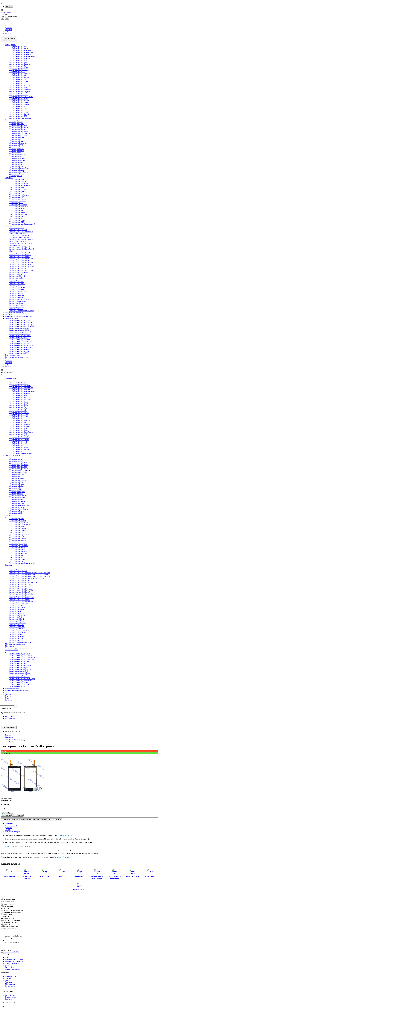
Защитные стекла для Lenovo (20, 336)
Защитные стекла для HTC (19, 330)
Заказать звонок (12, 940)
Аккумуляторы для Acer (18, 47)
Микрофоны (79, 876)
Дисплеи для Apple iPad (18, 126)
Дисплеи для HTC (16, 145)
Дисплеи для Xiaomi (16, 174)
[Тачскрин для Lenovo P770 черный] (22, 796)
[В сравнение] (18, 815)
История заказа (10, 997)
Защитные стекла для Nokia (19, 343)
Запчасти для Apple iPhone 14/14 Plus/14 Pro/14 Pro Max (21, 233)
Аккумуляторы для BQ (17, 66)
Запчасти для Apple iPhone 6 (19, 268)
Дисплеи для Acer (15, 122)
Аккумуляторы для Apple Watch (21, 58)
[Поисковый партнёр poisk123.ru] (79, 952)
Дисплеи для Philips (16, 166)
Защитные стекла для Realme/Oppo (22, 345)
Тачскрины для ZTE (16, 222)
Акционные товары (12, 969)
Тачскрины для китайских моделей (22, 224)
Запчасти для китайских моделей (21, 311)
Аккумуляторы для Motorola (19, 91)
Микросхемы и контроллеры (97, 877)
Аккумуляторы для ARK (18, 60)
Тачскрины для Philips (17, 210)
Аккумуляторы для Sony (18, 106)
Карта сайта (9, 967)
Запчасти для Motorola (17, 291)
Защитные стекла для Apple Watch (21, 326)
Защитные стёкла (132, 876)
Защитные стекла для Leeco (19, 334)
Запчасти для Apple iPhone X (19, 247)
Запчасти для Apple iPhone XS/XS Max (23, 582)
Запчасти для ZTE (16, 309)
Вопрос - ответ (11, 826)
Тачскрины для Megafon (18, 205)
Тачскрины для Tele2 (17, 218)
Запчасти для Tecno (16, 305)
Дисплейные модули (27, 877)
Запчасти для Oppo (16, 297)
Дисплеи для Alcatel (16, 124)
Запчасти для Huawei (17, 276)
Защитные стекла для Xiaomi (19, 351)
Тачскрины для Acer (16, 180)
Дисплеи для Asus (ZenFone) (19, 133)
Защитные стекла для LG (18, 338)
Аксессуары (150, 876)
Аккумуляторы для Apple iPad (20, 50)
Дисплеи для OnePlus (17, 164)
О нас (7, 32)
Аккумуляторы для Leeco (18, 79)
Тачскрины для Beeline (17, 189)
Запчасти (62, 876)
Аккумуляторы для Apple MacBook (22, 56)
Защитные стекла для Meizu (19, 340)
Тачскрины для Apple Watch (19, 185)
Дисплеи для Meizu (16, 156)
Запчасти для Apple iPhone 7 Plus (21, 262)
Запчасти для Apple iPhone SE (20, 255)
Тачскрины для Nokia (17, 208)
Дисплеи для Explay (16, 137)
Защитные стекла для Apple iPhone (22, 324)
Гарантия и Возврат (12, 832)
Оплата (7, 26)
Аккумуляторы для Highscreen (20, 74)
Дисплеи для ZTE (15, 176)
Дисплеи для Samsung (17, 170)
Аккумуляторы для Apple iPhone (21, 52)
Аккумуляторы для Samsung (19, 102)
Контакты (9, 6)
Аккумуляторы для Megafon (19, 85)
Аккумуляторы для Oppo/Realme (21, 97)
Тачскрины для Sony (16, 216)
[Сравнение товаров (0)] (2, 722)
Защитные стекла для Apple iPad (21, 322)
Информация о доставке (14, 959)
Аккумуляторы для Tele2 (18, 108)
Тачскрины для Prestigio (18, 212)
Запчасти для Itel (15, 280)
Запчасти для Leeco (16, 282)
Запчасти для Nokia (16, 293)
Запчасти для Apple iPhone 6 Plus (21, 270)
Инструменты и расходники (115, 877)
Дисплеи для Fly (15, 139)
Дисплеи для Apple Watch (18, 131)
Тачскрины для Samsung (18, 214)
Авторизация (10, 718)
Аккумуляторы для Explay (18, 70)
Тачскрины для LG (16, 203)
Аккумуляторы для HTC (18, 75)
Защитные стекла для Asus (19, 328)
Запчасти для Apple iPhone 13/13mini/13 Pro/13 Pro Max (19, 236)
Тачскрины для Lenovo (17, 201)
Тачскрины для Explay (17, 191)
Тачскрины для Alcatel (17, 181)
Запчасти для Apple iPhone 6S (20, 264)
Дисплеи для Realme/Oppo (19, 168)
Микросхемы (10, 984)
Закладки (8, 999)
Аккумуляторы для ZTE (18, 116)
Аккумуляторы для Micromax (20, 89)
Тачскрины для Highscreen (19, 195)
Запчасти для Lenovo (17, 284)
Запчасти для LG (15, 286)
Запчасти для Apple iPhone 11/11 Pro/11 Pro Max (26, 578)
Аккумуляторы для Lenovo (19, 81)
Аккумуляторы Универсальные (20, 118)
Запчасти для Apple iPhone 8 (19, 257)
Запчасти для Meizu (16, 289)
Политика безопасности (14, 961)
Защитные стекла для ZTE (19, 353)
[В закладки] (6, 815)
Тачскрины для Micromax (18, 207)
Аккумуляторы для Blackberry (20, 64)
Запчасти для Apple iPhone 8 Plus (21, 259)
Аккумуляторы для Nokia (18, 95)
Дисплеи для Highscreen (18, 143)
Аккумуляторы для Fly (17, 72)
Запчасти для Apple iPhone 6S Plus (21, 266)
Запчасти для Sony (16, 303)
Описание (9, 823)
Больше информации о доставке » (17, 846)
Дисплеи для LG (15, 153)
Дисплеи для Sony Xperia (18, 172)
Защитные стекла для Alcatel (19, 320)
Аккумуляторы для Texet (18, 110)
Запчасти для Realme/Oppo (19, 299)
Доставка (8, 28)
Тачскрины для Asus (16, 187)
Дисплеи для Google (16, 141)
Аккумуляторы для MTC (18, 93)
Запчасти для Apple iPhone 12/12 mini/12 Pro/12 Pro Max (21, 240)
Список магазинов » (66, 835)
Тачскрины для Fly (16, 193)
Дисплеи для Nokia (16, 162)
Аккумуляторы (9, 876)
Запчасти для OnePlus (17, 295)
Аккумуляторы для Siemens (19, 104)
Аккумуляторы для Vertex (18, 112)
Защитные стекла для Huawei (20, 332)
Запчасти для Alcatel (16, 228)
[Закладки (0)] (1, 725)
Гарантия (8, 30)
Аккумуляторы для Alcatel (18, 48)
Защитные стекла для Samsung (20, 347)
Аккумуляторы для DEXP (18, 68)
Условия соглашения (12, 963)
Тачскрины (44, 876)
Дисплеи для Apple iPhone (18, 127)
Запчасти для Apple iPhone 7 (19, 260)
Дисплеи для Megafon (17, 154)
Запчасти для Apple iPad (18, 230)
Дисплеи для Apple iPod (18, 129)
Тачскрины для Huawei (17, 199)
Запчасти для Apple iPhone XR (20, 253)
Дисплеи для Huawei (17, 147)
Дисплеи (8, 980)
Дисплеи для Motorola (17, 160)
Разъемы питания (79, 889)
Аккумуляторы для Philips (18, 99)
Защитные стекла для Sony (19, 349)
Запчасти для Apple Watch (18, 272)
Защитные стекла (11, 988)
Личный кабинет (11, 995)
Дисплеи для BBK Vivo (18, 135)
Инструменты (10, 986)
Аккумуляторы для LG (17, 83)
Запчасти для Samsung (17, 301)
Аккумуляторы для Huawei (19, 77)
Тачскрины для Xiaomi (17, 220)
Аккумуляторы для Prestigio (19, 101)
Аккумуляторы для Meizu (18, 87)
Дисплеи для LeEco (16, 149)
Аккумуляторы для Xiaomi (19, 114)
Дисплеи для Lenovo (16, 151)
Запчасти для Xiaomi (16, 307)
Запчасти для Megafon (17, 287)
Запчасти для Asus (16, 274)
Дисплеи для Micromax (17, 158)
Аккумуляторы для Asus (18, 62)
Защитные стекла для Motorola (20, 341)
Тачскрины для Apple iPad (18, 183)
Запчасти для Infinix (16, 278)
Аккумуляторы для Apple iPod (20, 54)
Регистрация (9, 716)
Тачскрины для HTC (16, 197)
